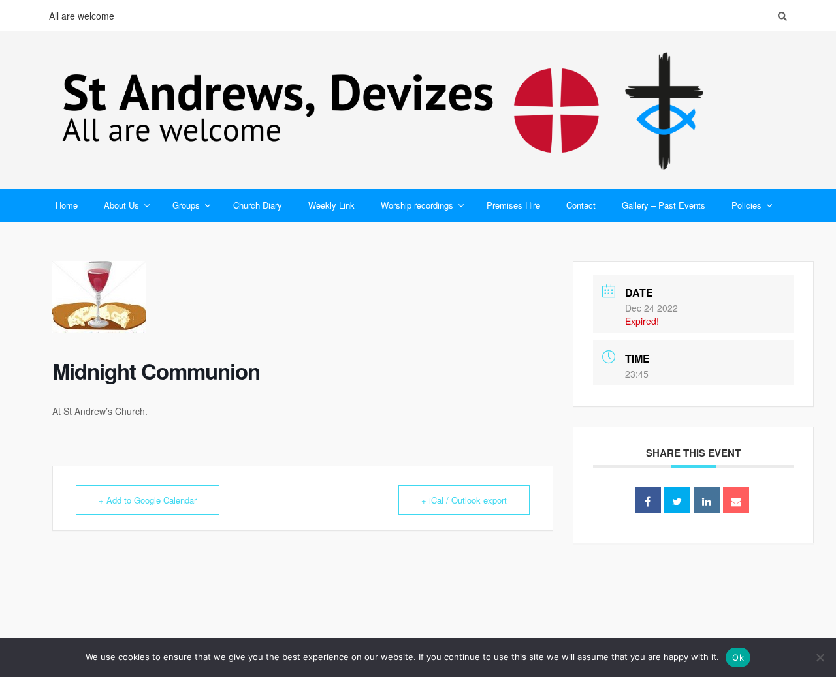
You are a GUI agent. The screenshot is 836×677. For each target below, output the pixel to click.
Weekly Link (331, 205)
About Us (121, 205)
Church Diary (257, 205)
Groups (186, 205)
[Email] (736, 500)
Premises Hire (513, 205)
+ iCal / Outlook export (464, 500)
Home (67, 205)
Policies (747, 205)
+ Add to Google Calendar (148, 500)
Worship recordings (417, 205)
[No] (819, 657)
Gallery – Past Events (663, 205)
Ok (738, 657)
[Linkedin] (707, 500)
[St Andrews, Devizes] (418, 110)
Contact (581, 205)
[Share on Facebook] (648, 500)
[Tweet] (677, 500)
